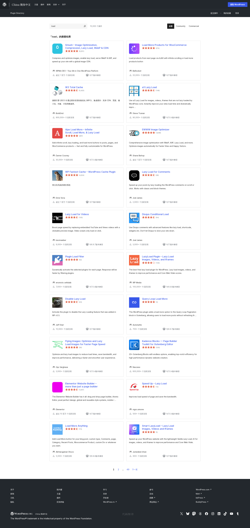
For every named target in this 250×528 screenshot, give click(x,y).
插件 (58, 498)
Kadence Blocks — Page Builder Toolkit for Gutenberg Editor (159, 342)
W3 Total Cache (74, 87)
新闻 (12, 494)
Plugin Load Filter (74, 256)
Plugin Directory (17, 13)
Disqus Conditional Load (155, 214)
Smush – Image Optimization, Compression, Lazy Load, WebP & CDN (86, 46)
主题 (58, 494)
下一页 (135, 469)
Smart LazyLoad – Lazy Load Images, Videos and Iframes (158, 427)
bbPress (200, 498)
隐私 (12, 502)
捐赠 (152, 498)
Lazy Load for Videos (77, 214)
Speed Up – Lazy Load (154, 383)
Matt (199, 494)
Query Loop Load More (155, 298)
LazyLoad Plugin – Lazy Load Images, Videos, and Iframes (158, 258)
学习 (105, 489)
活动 (151, 494)
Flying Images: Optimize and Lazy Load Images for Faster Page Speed (85, 342)
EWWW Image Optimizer (155, 129)
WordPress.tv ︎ (110, 502)
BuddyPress (202, 502)
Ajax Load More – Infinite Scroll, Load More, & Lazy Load (82, 131)
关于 (12, 489)
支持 (105, 494)
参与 (151, 489)
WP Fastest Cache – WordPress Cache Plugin (90, 171)
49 (128, 469)
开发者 (106, 498)
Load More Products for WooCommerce (164, 45)
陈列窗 (59, 489)
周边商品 (154, 502)
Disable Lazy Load (75, 298)
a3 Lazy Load (149, 87)
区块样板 (60, 502)
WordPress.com (204, 489)
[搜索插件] (84, 26)
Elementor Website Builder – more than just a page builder (81, 385)
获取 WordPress (237, 4)
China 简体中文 (41, 514)
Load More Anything (76, 425)
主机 (12, 498)
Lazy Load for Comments (156, 171)
